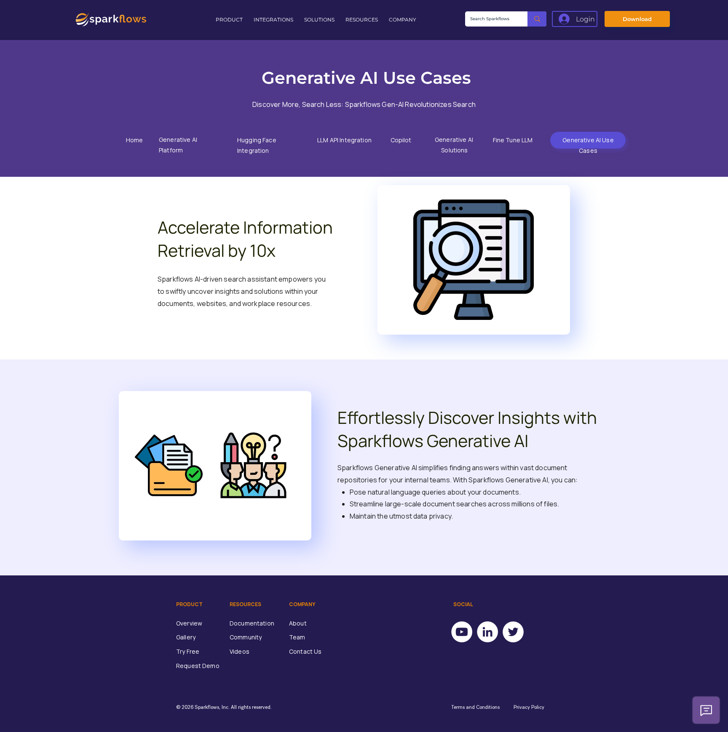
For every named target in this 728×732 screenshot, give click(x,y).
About (298, 623)
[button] (230, 20)
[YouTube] (461, 631)
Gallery (185, 637)
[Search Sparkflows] (536, 19)
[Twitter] (513, 631)
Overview (189, 623)
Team (297, 637)
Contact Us (305, 651)
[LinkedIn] (487, 631)
